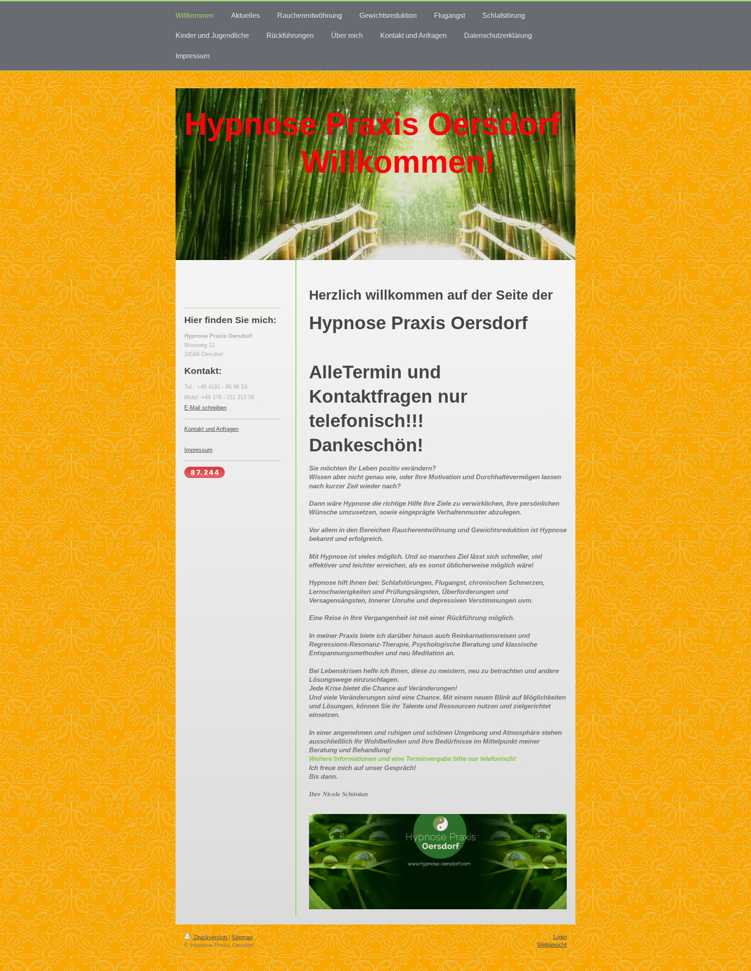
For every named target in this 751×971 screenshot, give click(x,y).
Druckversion (210, 937)
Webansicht (552, 944)
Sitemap (242, 937)
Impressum (198, 450)
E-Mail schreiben (205, 407)
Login (560, 937)
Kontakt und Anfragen (211, 429)
